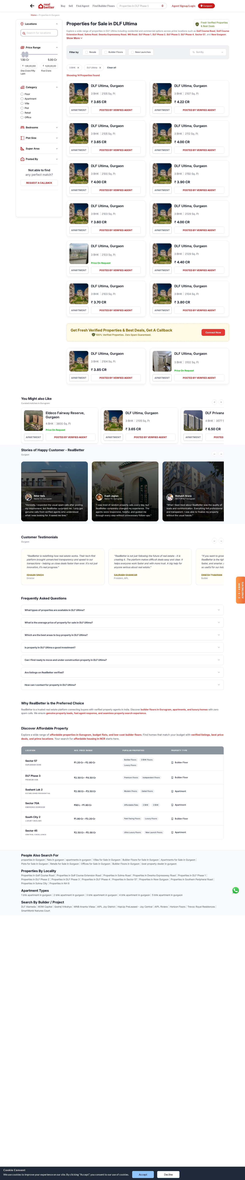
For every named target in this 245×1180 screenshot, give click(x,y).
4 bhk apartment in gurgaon (134, 895)
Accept (143, 1174)
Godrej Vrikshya (63, 906)
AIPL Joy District (106, 906)
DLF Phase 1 (145, 34)
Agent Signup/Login (183, 5)
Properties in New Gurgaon (153, 879)
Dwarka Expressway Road (112, 34)
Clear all (111, 67)
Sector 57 (200, 34)
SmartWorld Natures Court (35, 910)
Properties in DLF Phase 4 (96, 879)
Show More (73, 38)
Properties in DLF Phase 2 (35, 879)
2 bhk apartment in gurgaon (69, 895)
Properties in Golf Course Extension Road (79, 875)
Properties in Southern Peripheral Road (192, 879)
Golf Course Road (205, 31)
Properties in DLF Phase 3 (66, 879)
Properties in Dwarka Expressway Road (154, 875)
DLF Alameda (28, 906)
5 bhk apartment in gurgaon (167, 895)
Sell (71, 5)
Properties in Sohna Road (117, 875)
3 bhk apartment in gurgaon (101, 895)
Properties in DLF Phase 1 (192, 875)
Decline (168, 1174)
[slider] (23, 54)
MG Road (132, 34)
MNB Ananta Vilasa (84, 906)
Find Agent (82, 5)
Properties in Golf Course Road (37, 875)
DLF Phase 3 (173, 34)
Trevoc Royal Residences (201, 906)
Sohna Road (90, 34)
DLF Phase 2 (158, 34)
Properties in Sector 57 (124, 879)
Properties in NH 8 (60, 883)
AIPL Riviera (161, 906)
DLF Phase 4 (187, 34)
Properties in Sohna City (34, 883)
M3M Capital (45, 906)
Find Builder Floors (104, 5)
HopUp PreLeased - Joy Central (135, 906)
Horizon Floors (177, 906)
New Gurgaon (218, 34)
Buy (63, 5)
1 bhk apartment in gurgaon (36, 895)
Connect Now (213, 332)
